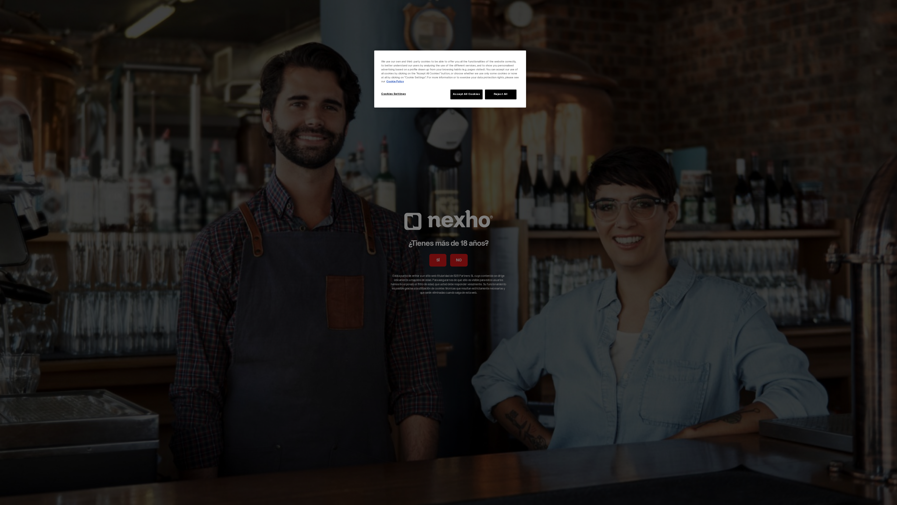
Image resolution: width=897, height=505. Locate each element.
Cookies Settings (393, 94)
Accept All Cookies (466, 94)
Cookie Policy (395, 81)
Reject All (501, 94)
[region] (450, 79)
